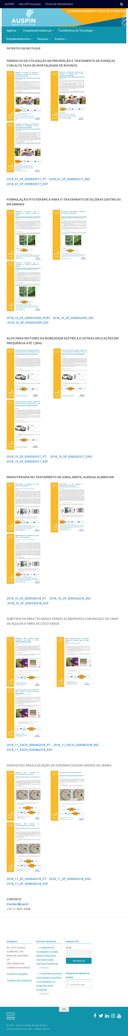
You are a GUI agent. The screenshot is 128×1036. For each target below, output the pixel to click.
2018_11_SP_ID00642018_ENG (70, 878)
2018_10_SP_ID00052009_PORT (29, 318)
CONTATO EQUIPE (17, 974)
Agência (11, 30)
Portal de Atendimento (59, 4)
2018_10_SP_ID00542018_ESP (27, 603)
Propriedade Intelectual (37, 30)
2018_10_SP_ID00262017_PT (27, 456)
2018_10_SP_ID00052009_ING (73, 318)
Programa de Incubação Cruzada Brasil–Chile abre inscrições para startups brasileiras (47, 955)
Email (68, 947)
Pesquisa (42, 38)
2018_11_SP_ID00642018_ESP (27, 883)
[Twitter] (101, 1015)
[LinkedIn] (107, 1015)
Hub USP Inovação (30, 4)
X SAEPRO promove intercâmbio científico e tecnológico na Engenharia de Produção (49, 981)
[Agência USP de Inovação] (23, 17)
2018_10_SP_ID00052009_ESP (27, 322)
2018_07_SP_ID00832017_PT (26, 179)
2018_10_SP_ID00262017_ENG (71, 456)
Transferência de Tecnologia (75, 30)
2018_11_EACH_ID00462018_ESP (29, 749)
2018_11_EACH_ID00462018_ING (76, 745)
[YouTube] (119, 1015)
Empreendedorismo (18, 38)
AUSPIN (9, 4)
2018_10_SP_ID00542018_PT (26, 598)
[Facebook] (95, 1015)
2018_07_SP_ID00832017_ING (70, 179)
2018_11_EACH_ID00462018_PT (29, 745)
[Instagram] (113, 1015)
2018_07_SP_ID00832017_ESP (27, 184)
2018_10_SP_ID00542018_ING (70, 598)
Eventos (60, 38)
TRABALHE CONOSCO (19, 980)
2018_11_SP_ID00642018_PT (26, 878)
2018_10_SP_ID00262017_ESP (27, 461)
